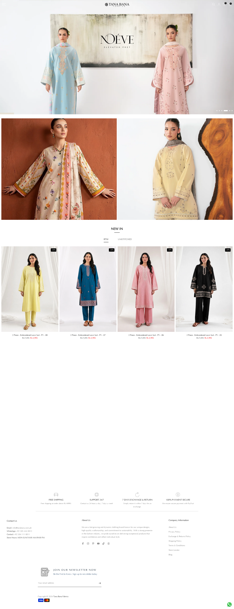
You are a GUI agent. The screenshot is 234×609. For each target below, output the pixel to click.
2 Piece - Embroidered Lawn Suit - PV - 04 (30, 335)
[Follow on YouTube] (98, 543)
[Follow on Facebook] (83, 543)
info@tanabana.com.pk (22, 528)
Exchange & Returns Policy (180, 536)
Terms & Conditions (177, 545)
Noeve (123, 210)
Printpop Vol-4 (127, 206)
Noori (122, 214)
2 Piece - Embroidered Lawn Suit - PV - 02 (146, 335)
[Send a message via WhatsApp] (229, 604)
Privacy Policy (174, 532)
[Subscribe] (98, 583)
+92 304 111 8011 (22, 534)
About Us (172, 527)
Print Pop (8, 209)
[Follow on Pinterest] (93, 543)
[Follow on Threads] (108, 543)
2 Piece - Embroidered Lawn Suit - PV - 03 (88, 335)
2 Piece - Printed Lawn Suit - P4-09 (204, 335)
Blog (170, 555)
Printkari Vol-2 (10, 213)
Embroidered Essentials (14, 205)
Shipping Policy (175, 541)
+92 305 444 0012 (24, 531)
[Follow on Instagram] (88, 543)
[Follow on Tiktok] (103, 543)
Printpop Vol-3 (127, 202)
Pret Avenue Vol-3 (128, 199)
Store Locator (174, 550)
